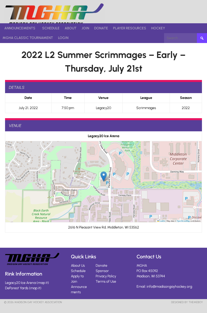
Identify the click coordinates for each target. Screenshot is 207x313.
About (70, 28)
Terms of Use (106, 281)
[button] (103, 176)
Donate (101, 28)
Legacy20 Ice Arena (20, 283)
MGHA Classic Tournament (28, 38)
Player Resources (129, 28)
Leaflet (162, 220)
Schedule (51, 28)
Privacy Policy (106, 276)
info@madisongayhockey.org (169, 286)
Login (63, 38)
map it (43, 283)
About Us (78, 265)
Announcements (19, 28)
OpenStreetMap (183, 220)
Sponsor (102, 271)
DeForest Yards (16, 288)
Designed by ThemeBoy (187, 302)
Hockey (158, 28)
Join (85, 28)
